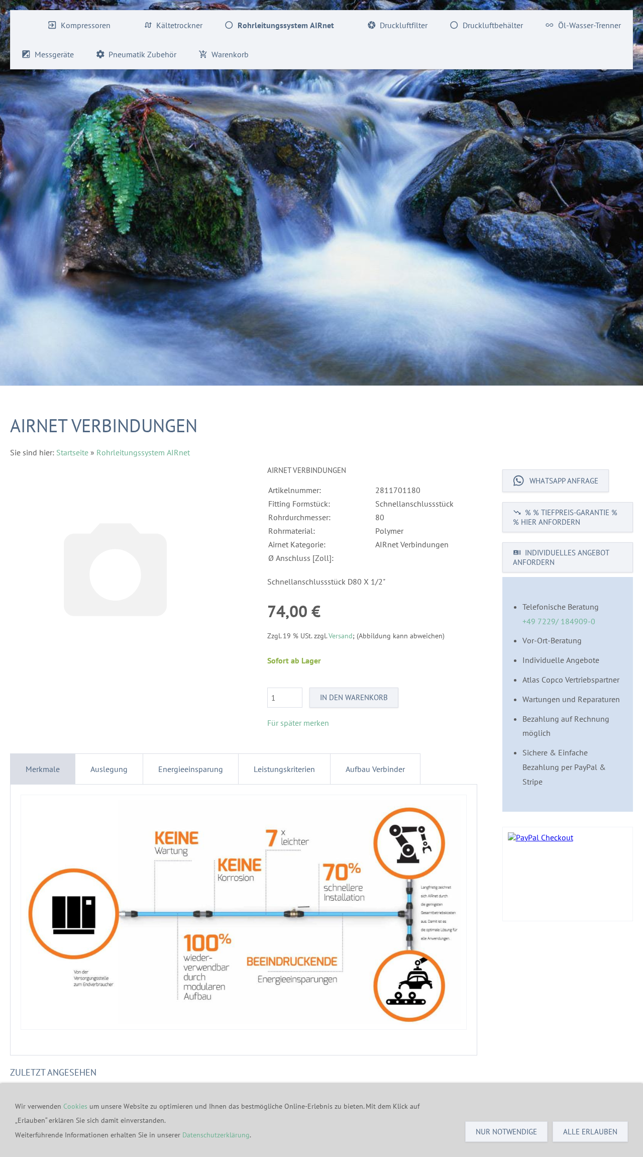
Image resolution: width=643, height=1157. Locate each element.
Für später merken (298, 723)
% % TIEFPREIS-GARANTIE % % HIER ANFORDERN (565, 517)
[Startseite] (24, 25)
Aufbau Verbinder (375, 769)
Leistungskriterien (284, 769)
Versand (341, 635)
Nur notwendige (506, 1131)
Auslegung (109, 769)
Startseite (72, 452)
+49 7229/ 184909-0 (558, 621)
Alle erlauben (590, 1131)
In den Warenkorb (354, 697)
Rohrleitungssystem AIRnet (143, 452)
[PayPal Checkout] (567, 874)
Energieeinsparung (190, 769)
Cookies (76, 1106)
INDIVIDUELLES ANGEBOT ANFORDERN (561, 557)
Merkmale (43, 769)
